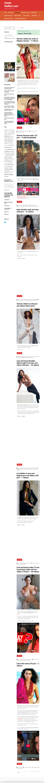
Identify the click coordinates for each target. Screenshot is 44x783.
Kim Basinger (19, 719)
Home (5, 12)
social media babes (23, 660)
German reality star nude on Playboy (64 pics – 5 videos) (27, 40)
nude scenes (29, 767)
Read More (19, 127)
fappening (25, 357)
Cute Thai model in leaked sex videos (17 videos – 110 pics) (9, 107)
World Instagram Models (21, 299)
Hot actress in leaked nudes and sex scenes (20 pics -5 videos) (9, 122)
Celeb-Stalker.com (11, 4)
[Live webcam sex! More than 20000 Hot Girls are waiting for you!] (9, 77)
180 (30, 771)
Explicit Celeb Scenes (8, 15)
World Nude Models (25, 131)
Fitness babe (12, 136)
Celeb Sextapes (34, 12)
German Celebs (33, 131)
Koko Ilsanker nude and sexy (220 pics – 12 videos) (28, 211)
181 (33, 771)
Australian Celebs (7, 129)
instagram (26, 469)
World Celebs (17, 12)
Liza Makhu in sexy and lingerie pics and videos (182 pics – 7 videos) (28, 475)
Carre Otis (25, 767)
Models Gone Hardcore (8, 18)
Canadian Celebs (9, 131)
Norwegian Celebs (33, 205)
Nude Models (34, 15)
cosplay (8, 133)
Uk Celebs (6, 172)
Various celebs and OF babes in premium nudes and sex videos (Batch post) (9, 103)
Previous (18, 772)
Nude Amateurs (26, 15)
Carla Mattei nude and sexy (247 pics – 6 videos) (9, 110)
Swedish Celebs (26, 206)
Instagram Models (17, 15)
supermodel (22, 206)
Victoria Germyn (32, 206)
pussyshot (6, 160)
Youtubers (18, 470)
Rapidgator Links (10, 160)
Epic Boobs (23, 469)
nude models (26, 300)
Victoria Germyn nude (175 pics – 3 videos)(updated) (27, 136)
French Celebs (7, 137)
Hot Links (11, 145)
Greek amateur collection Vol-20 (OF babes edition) (9, 88)
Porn (13, 158)
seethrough (18, 206)
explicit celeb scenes (8, 134)
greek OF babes (9, 143)
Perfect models (30, 300)
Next (38, 771)
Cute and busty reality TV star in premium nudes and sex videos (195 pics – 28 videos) (28, 569)
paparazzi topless (34, 767)
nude (5, 155)
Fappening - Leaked (32, 356)
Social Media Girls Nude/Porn (20, 18)
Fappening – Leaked (25, 12)
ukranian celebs (19, 564)
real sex (12, 161)
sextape (6, 167)
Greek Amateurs (10, 139)
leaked (28, 357)
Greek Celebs (10, 12)
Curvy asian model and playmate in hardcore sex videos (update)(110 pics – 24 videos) (9, 114)
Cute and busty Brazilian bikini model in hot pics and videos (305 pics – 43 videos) (28, 363)
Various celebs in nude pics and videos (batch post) (27, 305)
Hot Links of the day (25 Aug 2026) (9, 95)
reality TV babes (21, 132)
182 (35, 771)
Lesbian (13, 149)
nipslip (12, 153)
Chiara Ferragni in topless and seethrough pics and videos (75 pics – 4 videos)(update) (9, 98)
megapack (7, 151)
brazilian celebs (19, 469)
